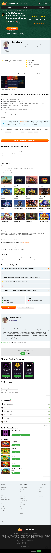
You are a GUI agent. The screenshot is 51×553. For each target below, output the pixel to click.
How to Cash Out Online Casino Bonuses (9, 392)
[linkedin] (9, 320)
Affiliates (41, 496)
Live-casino (22, 496)
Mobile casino (23, 494)
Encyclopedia (3, 512)
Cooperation (41, 487)
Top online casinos (5, 501)
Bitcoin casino (23, 491)
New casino (3, 487)
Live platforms (23, 513)
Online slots (3, 497)
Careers (40, 494)
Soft (21, 502)
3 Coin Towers (14, 441)
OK (39, 551)
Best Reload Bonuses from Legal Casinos (9, 385)
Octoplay (13, 470)
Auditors (22, 509)
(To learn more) (33, 551)
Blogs (2, 521)
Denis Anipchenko (7, 51)
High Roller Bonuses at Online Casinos (9, 387)
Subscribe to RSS (26, 546)
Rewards (3, 508)
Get (9, 307)
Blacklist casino (4, 489)
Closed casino (4, 491)
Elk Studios (3, 186)
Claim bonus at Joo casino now (24, 141)
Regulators (22, 506)
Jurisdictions (22, 504)
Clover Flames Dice (15, 455)
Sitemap (21, 511)
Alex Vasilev (11, 342)
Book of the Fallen (23, 121)
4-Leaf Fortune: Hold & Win (17, 468)
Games (25, 7)
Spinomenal (28, 209)
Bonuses (41, 7)
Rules (2, 503)
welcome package (25, 242)
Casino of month (23, 487)
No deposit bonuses (5, 506)
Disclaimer (41, 489)
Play (6, 375)
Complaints (22, 498)
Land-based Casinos (24, 500)
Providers (3, 510)
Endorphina (13, 442)
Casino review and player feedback (15, 33)
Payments (22, 489)
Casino (9, 7)
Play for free (7, 193)
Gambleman (14, 448)
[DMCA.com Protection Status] (25, 543)
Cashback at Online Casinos (7, 390)
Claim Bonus (12, 28)
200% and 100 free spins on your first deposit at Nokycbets (23, 430)
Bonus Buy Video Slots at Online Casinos (9, 388)
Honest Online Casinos (5, 499)
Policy (40, 491)
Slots (3, 168)
